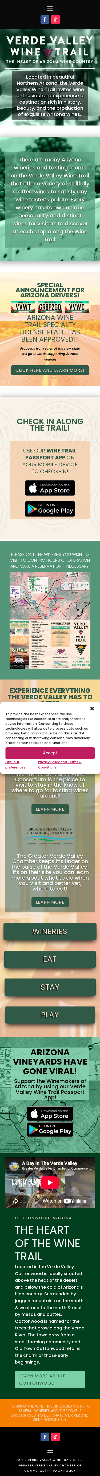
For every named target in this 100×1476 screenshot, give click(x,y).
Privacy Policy (61, 1471)
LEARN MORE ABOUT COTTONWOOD (42, 1379)
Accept (50, 753)
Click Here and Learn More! (50, 370)
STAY (50, 987)
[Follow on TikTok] (55, 19)
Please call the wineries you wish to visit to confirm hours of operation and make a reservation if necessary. (50, 560)
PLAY (50, 1015)
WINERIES (50, 931)
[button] (92, 708)
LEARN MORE (50, 809)
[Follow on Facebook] (45, 19)
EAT (50, 959)
